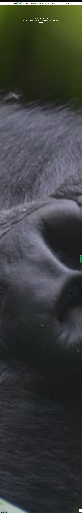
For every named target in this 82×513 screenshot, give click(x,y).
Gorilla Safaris (33, 3)
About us (53, 3)
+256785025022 (61, 0)
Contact (61, 3)
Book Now (67, 3)
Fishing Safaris (48, 3)
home (27, 3)
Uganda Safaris (40, 3)
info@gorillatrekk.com (53, 0)
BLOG (58, 3)
